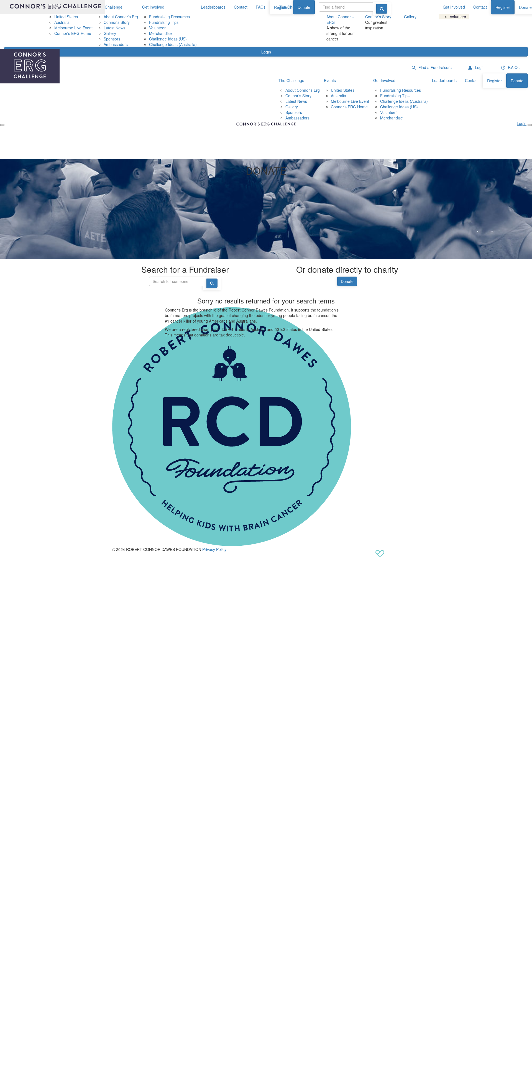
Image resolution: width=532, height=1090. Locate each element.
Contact (480, 7)
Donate (347, 281)
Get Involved (454, 7)
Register (502, 7)
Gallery (410, 16)
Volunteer (458, 16)
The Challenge (292, 7)
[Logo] (52, 7)
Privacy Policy (214, 549)
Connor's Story (378, 16)
